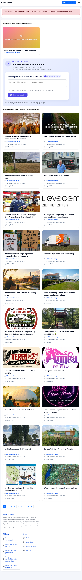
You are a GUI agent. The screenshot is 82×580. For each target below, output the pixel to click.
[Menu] (79, 3)
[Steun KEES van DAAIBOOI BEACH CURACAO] (21, 41)
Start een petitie (68, 3)
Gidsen (6, 534)
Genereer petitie (19, 95)
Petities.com (6, 3)
